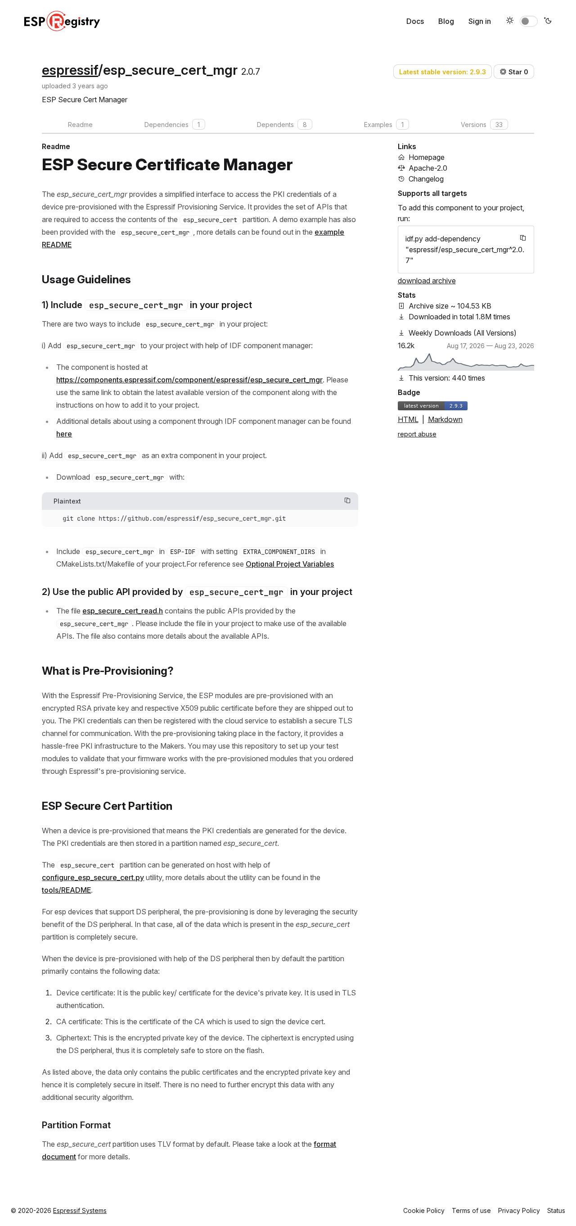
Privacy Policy (519, 1210)
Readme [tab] (80, 124)
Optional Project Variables (290, 563)
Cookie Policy (424, 1210)
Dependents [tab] (282, 124)
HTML (408, 419)
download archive (427, 280)
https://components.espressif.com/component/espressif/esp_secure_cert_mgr (189, 379)
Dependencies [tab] (172, 124)
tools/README (66, 890)
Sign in (479, 21)
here (64, 433)
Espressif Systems (80, 1210)
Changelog (426, 178)
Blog (446, 21)
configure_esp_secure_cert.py (93, 877)
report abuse (417, 434)
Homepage (427, 157)
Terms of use (471, 1210)
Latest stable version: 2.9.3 (442, 72)
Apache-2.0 (428, 168)
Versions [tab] (482, 124)
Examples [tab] (384, 124)
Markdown (445, 419)
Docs (415, 21)
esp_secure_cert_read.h (122, 610)
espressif (70, 70)
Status (556, 1210)
